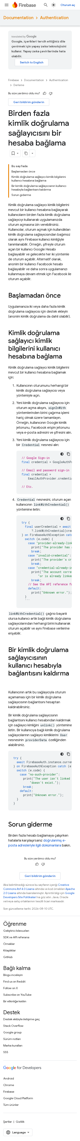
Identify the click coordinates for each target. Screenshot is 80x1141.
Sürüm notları (12, 1039)
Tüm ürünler (11, 1105)
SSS (5, 1052)
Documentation (18, 17)
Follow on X (10, 988)
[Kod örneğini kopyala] (68, 454)
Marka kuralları (12, 1045)
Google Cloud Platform (18, 1098)
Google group (12, 1032)
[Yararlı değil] (51, 93)
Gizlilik (20, 1121)
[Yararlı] (44, 93)
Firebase (13, 80)
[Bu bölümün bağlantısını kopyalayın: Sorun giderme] (56, 824)
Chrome (8, 1085)
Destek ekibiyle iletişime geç (21, 1019)
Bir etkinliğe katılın (14, 1001)
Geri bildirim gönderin (28, 102)
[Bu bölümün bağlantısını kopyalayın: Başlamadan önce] (65, 295)
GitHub (8, 957)
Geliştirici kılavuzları (16, 931)
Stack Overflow (13, 1026)
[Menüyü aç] (6, 5)
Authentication (54, 17)
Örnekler (9, 944)
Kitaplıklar (9, 950)
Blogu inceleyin (13, 975)
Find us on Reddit (14, 981)
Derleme (19, 85)
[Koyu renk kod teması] (62, 454)
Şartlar (7, 1121)
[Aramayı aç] (45, 4)
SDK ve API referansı (16, 937)
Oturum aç (68, 5)
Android (8, 1078)
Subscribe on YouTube (17, 995)
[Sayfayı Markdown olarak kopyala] (26, 153)
